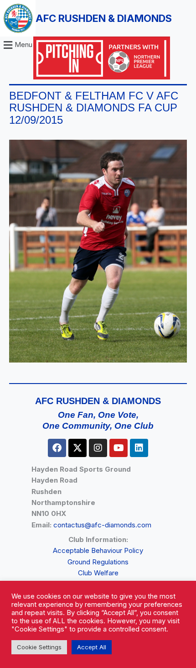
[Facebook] (57, 448)
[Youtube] (118, 448)
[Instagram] (98, 448)
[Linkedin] (139, 448)
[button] (16, 45)
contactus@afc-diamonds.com (102, 525)
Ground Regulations (98, 562)
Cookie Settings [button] (39, 647)
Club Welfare (98, 572)
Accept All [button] (91, 647)
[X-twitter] (77, 448)
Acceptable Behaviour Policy (98, 550)
